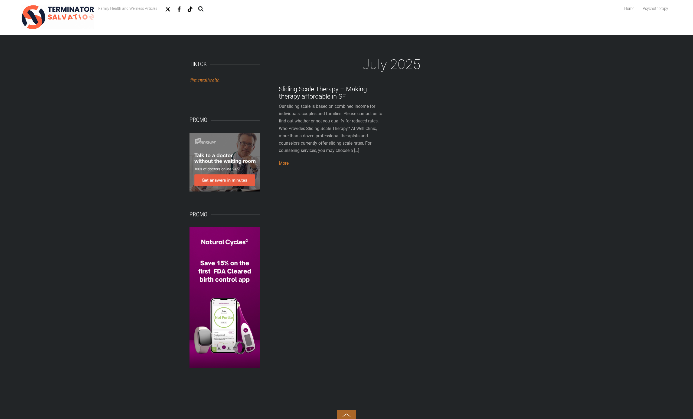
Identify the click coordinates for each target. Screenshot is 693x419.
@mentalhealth (204, 80)
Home (629, 8)
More (284, 163)
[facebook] (179, 8)
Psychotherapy (655, 8)
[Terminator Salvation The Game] (57, 26)
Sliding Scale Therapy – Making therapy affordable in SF (323, 92)
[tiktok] (190, 8)
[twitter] (168, 8)
